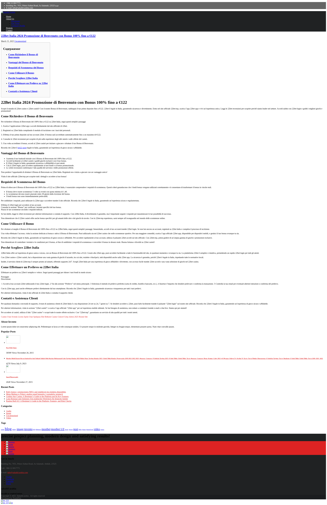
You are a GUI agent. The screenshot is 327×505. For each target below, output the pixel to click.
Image (8, 413)
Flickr (8, 484)
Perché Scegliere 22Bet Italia (23, 78)
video (97, 429)
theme (84, 429)
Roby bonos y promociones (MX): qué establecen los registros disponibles (36, 392)
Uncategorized (20, 41)
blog (8, 429)
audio (2, 429)
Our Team (15, 23)
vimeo (102, 429)
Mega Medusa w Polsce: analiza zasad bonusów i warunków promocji (34, 394)
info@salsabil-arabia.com (17, 472)
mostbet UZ (57, 429)
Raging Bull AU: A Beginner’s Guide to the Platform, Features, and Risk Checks (38, 401)
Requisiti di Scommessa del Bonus (26, 67)
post (75, 429)
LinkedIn (10, 481)
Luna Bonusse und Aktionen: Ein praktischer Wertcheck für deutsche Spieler (37, 399)
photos (71, 429)
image (20, 429)
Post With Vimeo (11, 348)
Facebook (10, 479)
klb (34, 429)
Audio (8, 411)
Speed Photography (12, 377)
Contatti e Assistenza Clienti (22, 91)
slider (80, 429)
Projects (9, 28)
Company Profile (18, 26)
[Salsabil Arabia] (8, 12)
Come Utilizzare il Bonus (21, 73)
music (66, 429)
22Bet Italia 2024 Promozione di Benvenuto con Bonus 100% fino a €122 (48, 35)
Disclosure (15, 21)
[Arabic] (11, 503)
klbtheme (38, 429)
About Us (10, 19)
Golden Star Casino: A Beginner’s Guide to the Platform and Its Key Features (37, 396)
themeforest (89, 429)
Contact (9, 30)
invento (28, 429)
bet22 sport (22, 148)
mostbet (46, 429)
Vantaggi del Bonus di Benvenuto (25, 62)
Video (8, 418)
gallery (14, 429)
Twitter (9, 477)
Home (8, 16)
